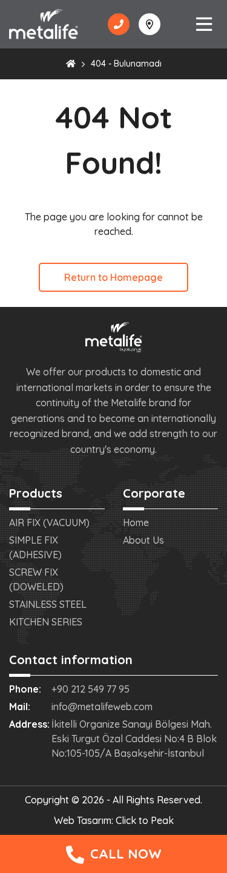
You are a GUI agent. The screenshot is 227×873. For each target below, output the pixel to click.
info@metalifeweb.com (102, 706)
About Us (143, 540)
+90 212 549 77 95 (90, 689)
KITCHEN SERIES (45, 622)
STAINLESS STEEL (48, 604)
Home (136, 522)
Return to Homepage (113, 277)
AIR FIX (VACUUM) (49, 522)
